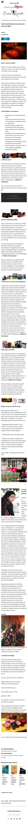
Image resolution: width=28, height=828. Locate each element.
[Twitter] (12, 3)
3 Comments (4, 34)
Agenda (3, 32)
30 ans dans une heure (4, 782)
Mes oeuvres (4, 776)
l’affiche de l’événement (15, 380)
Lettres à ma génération (14, 233)
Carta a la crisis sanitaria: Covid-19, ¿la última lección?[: (12, 755)
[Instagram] (17, 3)
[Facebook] (8, 818)
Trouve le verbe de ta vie (13, 782)
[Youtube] (15, 3)
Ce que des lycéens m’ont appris (9, 750)
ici (1, 190)
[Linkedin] (13, 3)
